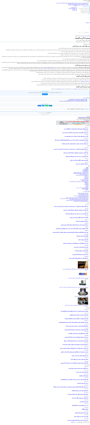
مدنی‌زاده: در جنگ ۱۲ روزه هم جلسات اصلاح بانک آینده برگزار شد (78, 4)
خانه (89, 35)
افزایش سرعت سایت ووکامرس (83, 196)
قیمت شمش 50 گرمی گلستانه (84, 12)
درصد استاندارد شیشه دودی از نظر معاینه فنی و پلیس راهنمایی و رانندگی (77, 197)
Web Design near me (85, 170)
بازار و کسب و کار (85, 35)
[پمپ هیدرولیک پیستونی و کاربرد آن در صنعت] (83, 295)
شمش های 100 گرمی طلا (49, 67)
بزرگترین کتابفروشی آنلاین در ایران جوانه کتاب (81, 201)
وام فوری (86, 186)
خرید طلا (88, 117)
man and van (86, 169)
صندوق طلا (86, 178)
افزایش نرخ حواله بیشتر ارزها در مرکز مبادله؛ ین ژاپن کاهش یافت (78, 3)
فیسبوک (39, 105)
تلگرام (50, 105)
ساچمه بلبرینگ (86, 177)
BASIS (87, 167)
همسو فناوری (86, 184)
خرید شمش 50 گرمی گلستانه (85, 81)
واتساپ (47, 105)
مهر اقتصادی (86, 182)
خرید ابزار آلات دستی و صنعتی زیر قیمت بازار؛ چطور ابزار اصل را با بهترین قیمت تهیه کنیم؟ (74, 198)
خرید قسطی (86, 176)
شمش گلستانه (81, 117)
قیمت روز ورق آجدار (85, 180)
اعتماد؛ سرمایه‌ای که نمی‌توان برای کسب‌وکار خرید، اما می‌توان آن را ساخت (76, 305)
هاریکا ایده (86, 183)
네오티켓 (86, 189)
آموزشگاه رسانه (85, 171)
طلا (78, 117)
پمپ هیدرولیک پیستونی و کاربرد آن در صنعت (81, 296)
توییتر (43, 105)
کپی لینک (79, 118)
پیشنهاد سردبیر (85, 191)
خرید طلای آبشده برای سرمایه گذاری (83, 8)
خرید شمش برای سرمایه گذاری (84, 9)
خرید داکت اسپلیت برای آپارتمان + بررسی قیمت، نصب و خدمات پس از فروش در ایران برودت (45, 92)
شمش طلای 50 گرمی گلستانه (84, 11)
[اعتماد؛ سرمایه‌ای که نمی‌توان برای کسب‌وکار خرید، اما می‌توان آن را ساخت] (83, 304)
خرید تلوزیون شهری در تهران (83, 174)
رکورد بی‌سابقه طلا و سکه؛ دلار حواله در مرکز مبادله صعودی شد (77, 100)
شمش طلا (85, 117)
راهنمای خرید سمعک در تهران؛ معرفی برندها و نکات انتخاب (78, 99)
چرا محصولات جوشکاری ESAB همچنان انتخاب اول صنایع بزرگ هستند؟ (77, 200)
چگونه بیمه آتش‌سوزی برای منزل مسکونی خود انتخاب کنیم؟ (79, 199)
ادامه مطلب (45, 94)
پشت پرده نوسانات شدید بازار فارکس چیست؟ (81, 195)
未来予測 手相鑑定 (85, 188)
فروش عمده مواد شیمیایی (84, 179)
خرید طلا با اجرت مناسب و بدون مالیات (82, 175)
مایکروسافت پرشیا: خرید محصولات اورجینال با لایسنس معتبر (78, 181)
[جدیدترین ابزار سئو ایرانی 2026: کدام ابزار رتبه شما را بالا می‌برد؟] (83, 277)
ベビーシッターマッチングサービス (82, 187)
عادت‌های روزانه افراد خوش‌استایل (82, 193)
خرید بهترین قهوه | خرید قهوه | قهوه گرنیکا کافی (81, 172)
